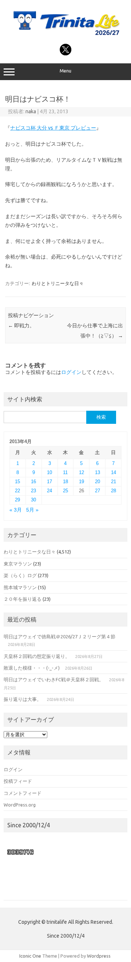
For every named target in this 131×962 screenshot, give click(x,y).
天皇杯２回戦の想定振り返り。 (37, 656)
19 (81, 481)
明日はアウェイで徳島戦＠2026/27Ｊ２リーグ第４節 (59, 636)
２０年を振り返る (22, 599)
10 (49, 472)
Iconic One (30, 955)
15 (17, 481)
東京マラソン (18, 563)
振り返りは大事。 (22, 699)
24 (49, 490)
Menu (65, 71)
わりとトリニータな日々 (58, 283)
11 (65, 472)
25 (65, 490)
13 (97, 472)
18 (65, 481)
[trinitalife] (65, 36)
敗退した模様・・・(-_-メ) (32, 667)
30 (33, 499)
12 (81, 472)
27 (97, 490)
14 (113, 472)
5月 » (32, 510)
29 (17, 499)
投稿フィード (18, 781)
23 (33, 490)
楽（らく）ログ (20, 575)
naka (30, 111)
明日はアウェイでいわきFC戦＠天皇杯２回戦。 (54, 679)
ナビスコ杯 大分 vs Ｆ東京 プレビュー (53, 128)
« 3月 (15, 510)
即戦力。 (21, 325)
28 (113, 490)
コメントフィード (22, 793)
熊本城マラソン (20, 587)
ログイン (71, 372)
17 (49, 481)
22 (17, 490)
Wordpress (99, 955)
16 (33, 481)
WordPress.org (20, 804)
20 (97, 481)
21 (113, 481)
